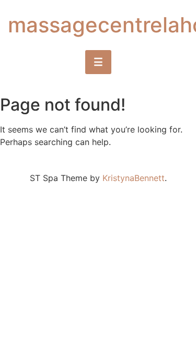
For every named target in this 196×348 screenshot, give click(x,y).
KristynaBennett (133, 178)
